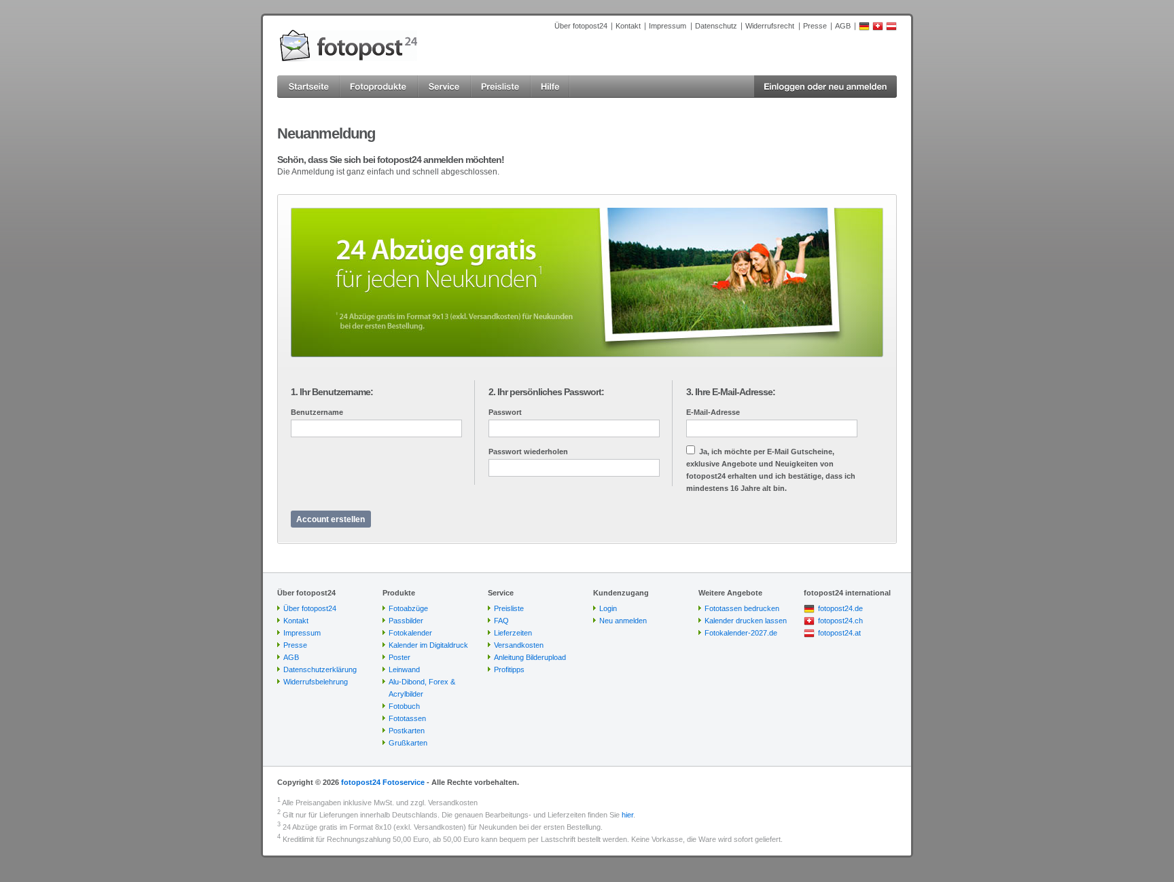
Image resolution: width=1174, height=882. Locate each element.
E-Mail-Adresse (713, 412)
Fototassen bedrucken (742, 608)
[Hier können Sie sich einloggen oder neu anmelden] (825, 86)
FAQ (501, 621)
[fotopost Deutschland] (864, 28)
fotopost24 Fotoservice (383, 782)
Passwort (505, 412)
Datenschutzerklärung (320, 669)
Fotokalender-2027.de (741, 633)
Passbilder (406, 621)
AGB (843, 26)
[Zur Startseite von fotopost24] (348, 45)
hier (627, 815)
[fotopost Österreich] (891, 28)
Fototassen (407, 718)
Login (608, 608)
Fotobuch (404, 706)
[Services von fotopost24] (444, 86)
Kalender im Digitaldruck (428, 645)
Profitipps (509, 669)
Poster (399, 657)
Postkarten (407, 731)
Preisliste (509, 608)
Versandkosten (519, 645)
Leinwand (404, 669)
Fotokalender (410, 633)
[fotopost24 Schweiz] (877, 28)
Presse (815, 26)
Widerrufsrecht (769, 26)
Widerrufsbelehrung (315, 682)
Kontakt (628, 26)
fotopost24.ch (840, 621)
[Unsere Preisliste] (501, 86)
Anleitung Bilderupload (530, 657)
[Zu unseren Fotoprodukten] (379, 86)
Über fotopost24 (580, 26)
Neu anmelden (623, 621)
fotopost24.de (840, 608)
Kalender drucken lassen (746, 621)
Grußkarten (408, 743)
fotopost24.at (839, 633)
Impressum (667, 26)
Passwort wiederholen (528, 451)
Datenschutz (716, 26)
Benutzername (317, 412)
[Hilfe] (550, 86)
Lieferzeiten (513, 633)
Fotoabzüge (408, 608)
